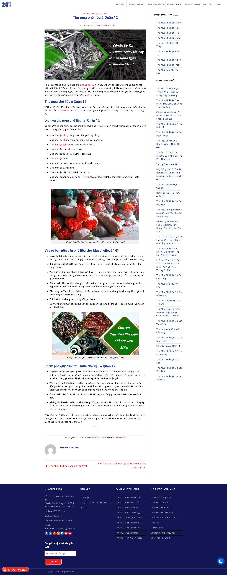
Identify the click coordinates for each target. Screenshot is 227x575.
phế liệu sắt (60, 144)
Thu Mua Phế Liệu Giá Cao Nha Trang (169, 339)
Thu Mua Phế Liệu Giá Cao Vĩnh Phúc (169, 322)
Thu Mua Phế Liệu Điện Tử (168, 53)
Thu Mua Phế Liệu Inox (167, 64)
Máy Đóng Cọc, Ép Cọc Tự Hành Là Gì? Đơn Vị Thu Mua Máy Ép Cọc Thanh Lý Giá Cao (169, 174)
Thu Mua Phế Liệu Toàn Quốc (198, 5)
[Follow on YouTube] (66, 533)
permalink (122, 437)
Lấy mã (53, 561)
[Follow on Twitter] (50, 533)
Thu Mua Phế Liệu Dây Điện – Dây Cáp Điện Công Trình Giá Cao (169, 103)
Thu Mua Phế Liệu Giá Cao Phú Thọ (169, 203)
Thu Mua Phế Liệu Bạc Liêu (167, 361)
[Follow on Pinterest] (54, 533)
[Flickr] (70, 533)
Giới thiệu (120, 5)
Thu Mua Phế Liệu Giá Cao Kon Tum (169, 369)
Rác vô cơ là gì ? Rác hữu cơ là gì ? (168, 194)
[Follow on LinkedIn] (62, 533)
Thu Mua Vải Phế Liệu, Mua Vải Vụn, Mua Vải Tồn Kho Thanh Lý (169, 156)
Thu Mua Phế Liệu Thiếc (168, 27)
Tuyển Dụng (157, 527)
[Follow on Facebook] (46, 533)
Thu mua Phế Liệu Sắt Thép (167, 45)
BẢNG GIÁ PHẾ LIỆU (156, 5)
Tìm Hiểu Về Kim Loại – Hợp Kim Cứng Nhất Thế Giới (168, 144)
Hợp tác (155, 522)
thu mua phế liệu (85, 84)
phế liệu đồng (61, 135)
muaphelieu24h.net (63, 520)
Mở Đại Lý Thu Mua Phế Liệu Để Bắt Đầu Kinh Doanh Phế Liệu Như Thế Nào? (169, 226)
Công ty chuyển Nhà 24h (168, 345)
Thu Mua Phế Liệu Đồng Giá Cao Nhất (68, 466)
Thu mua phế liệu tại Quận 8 (166, 186)
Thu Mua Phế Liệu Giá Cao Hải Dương (169, 294)
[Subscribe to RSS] (58, 533)
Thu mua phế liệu (136, 5)
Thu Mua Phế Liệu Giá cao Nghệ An (169, 378)
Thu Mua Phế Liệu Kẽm (167, 32)
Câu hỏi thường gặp (161, 497)
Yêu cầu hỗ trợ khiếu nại (163, 532)
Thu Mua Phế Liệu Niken (168, 59)
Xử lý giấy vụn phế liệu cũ (168, 164)
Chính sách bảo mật (160, 507)
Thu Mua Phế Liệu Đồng (168, 37)
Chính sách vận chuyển (162, 512)
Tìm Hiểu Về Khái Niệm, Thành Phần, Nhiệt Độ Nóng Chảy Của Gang (167, 92)
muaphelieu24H (108, 25)
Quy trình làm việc (160, 502)
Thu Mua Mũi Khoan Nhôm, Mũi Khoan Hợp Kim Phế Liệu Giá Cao (167, 251)
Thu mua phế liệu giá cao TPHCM (168, 302)
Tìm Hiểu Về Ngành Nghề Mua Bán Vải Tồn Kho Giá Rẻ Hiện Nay (169, 213)
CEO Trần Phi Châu (160, 537)
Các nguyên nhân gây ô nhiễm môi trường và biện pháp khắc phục (169, 115)
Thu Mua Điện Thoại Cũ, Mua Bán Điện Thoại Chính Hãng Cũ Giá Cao (168, 312)
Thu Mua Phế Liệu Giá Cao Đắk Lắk (169, 125)
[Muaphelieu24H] (13, 4)
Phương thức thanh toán (163, 517)
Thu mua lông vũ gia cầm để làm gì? (168, 331)
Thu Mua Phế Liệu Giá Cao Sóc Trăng (169, 277)
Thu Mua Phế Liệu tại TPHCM (95, 14)
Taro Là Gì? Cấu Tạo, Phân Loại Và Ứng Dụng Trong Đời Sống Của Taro (169, 240)
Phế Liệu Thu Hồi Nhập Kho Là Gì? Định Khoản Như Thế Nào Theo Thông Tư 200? (167, 265)
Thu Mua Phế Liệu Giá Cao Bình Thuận (169, 134)
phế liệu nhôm (62, 139)
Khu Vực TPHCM (174, 5)
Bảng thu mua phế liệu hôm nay (96, 502)
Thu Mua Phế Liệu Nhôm (168, 22)
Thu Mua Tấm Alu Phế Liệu (167, 71)
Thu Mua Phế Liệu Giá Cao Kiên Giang (169, 353)
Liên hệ (218, 5)
